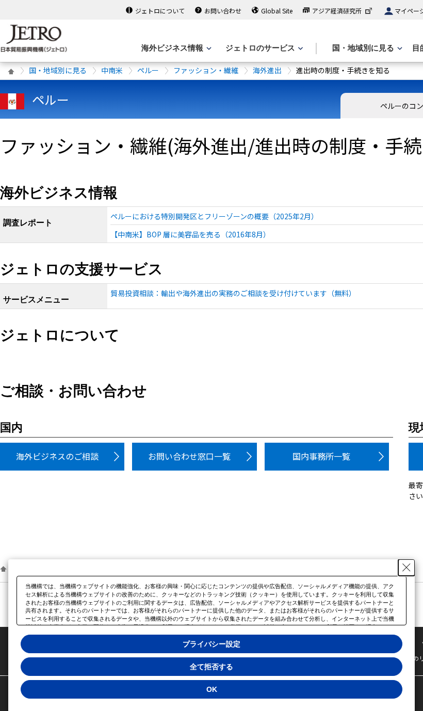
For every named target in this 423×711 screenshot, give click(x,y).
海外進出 (267, 70)
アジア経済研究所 (337, 10)
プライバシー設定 (211, 644)
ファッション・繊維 (205, 70)
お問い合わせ (222, 10)
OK (211, 689)
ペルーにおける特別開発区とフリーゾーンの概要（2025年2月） (214, 216)
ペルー (148, 70)
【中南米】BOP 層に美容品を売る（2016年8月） (190, 234)
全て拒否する (211, 666)
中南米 (112, 70)
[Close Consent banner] (406, 567)
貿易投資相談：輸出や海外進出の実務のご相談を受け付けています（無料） (233, 293)
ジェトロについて (160, 10)
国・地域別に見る (58, 70)
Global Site (276, 10)
